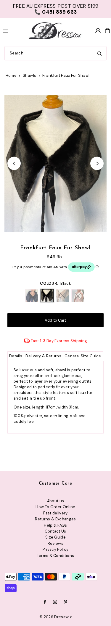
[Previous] (14, 163)
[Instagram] (55, 602)
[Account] (98, 30)
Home (11, 75)
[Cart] (107, 30)
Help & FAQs (55, 525)
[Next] (97, 163)
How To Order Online (55, 506)
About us (55, 500)
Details (15, 356)
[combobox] (55, 53)
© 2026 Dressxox (55, 616)
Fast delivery (55, 513)
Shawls (29, 75)
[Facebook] (45, 602)
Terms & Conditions (55, 555)
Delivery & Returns (43, 356)
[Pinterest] (65, 602)
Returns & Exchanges (55, 519)
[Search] (99, 53)
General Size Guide (83, 356)
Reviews (55, 543)
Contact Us (55, 531)
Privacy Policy (55, 549)
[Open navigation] (11, 30)
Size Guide (55, 537)
